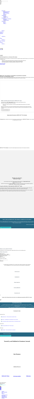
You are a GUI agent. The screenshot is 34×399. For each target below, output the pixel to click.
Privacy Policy (3, 395)
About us (3, 43)
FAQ (2, 392)
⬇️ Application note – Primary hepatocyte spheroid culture (8, 316)
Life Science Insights (17, 376)
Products (3, 30)
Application (3, 36)
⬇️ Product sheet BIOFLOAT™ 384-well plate (7, 325)
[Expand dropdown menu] (5, 36)
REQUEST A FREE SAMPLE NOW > (5, 227)
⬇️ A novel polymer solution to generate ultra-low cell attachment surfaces (10, 321)
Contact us (3, 393)
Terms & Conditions (4, 397)
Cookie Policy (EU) (4, 396)
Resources (3, 39)
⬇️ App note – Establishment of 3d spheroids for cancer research (9, 319)
